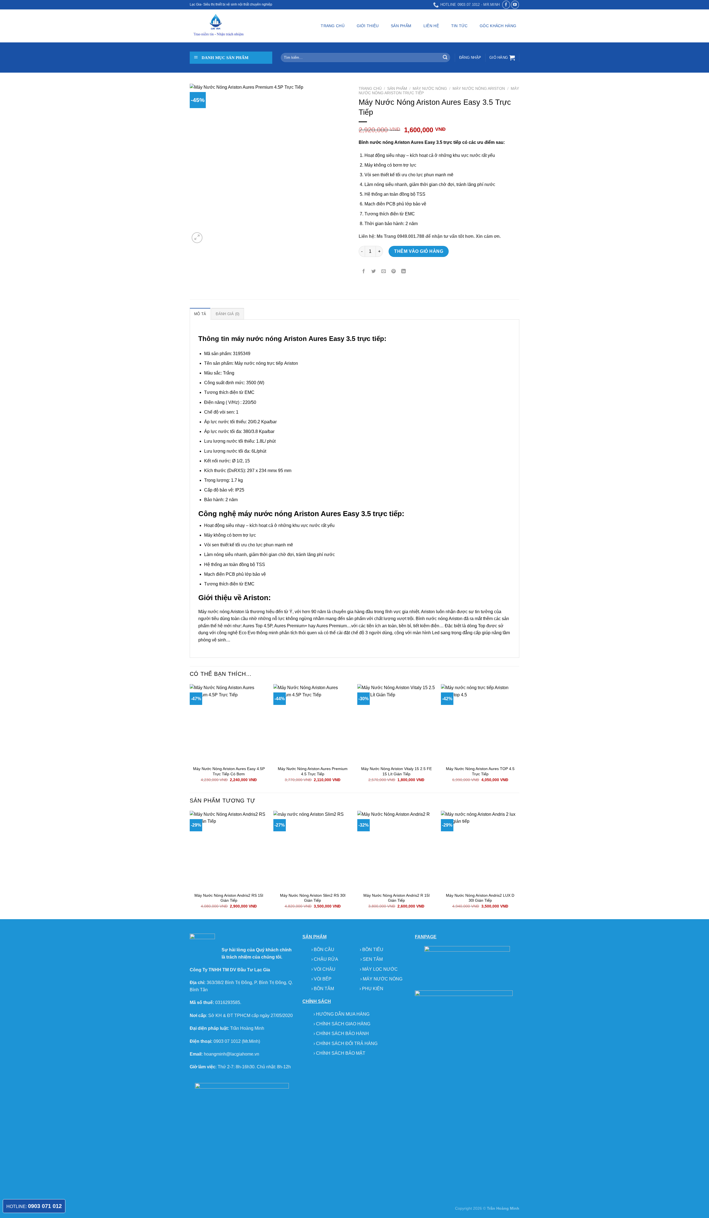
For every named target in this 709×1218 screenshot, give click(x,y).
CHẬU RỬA (326, 959)
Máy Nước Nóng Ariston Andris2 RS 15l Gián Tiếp (228, 898)
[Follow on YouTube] (515, 5)
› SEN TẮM (371, 959)
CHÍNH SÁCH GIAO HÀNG (343, 1023)
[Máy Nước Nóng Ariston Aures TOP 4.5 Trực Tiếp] (480, 723)
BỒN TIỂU (372, 949)
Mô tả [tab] (200, 314)
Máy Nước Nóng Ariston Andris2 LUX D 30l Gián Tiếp (480, 898)
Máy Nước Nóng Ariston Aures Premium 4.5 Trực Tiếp (313, 771)
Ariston (295, 338)
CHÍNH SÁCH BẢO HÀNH (342, 1033)
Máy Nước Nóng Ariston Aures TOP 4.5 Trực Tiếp (480, 771)
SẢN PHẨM (401, 26)
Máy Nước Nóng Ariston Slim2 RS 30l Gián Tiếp (312, 898)
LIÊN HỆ (431, 26)
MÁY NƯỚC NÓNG (430, 88)
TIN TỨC (459, 26)
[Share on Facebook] (363, 271)
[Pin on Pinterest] (393, 271)
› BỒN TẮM (323, 988)
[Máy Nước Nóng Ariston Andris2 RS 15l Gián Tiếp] (229, 850)
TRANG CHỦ (333, 26)
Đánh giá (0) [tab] (227, 314)
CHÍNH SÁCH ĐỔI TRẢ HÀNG (346, 1043)
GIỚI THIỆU (368, 26)
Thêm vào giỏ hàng (418, 251)
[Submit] (445, 57)
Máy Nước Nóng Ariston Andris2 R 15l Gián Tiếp (396, 898)
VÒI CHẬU (324, 969)
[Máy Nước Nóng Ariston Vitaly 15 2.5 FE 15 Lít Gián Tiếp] (396, 723)
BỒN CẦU (324, 949)
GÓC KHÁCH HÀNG (498, 26)
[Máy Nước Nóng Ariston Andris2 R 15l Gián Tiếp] (396, 850)
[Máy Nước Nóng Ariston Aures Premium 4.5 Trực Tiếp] (312, 723)
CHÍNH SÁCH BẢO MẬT (340, 1053)
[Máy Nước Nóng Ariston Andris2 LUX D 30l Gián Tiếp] (480, 850)
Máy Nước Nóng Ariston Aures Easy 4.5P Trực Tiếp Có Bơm (229, 771)
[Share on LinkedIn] (403, 271)
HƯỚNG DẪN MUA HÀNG (342, 1014)
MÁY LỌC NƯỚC (380, 969)
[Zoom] (197, 237)
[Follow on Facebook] (506, 5)
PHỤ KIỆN (372, 988)
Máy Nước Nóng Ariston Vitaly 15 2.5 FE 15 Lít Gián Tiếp (396, 771)
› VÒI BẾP (322, 979)
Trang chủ (370, 88)
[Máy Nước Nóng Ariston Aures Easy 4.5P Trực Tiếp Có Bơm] (229, 723)
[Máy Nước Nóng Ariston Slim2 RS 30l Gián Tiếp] (312, 850)
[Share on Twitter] (373, 271)
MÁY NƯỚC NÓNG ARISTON (479, 88)
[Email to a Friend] (383, 271)
